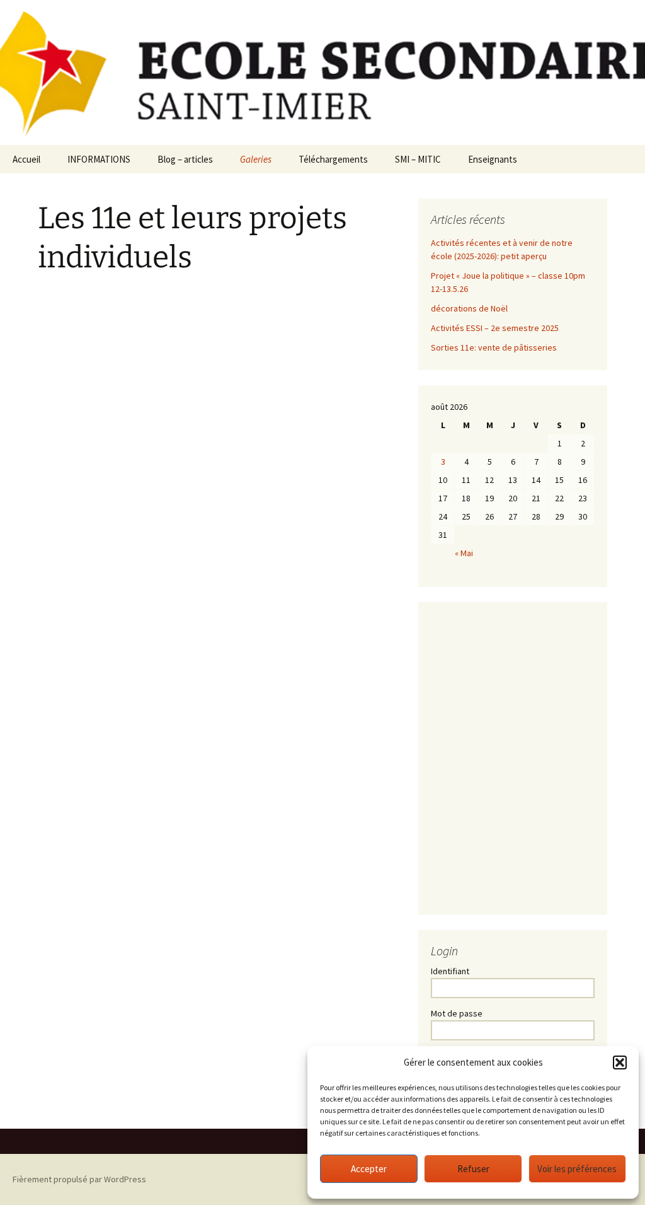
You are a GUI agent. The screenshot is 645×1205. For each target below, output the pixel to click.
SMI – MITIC (418, 159)
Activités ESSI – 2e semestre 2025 (495, 328)
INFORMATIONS (98, 159)
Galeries (255, 159)
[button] (620, 1062)
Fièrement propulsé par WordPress (79, 1179)
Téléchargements (333, 159)
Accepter (369, 1169)
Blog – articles (185, 159)
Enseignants (492, 159)
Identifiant (450, 971)
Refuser (473, 1169)
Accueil (26, 159)
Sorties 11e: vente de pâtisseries (494, 347)
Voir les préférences (577, 1169)
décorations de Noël (469, 308)
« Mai (464, 553)
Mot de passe (456, 1013)
